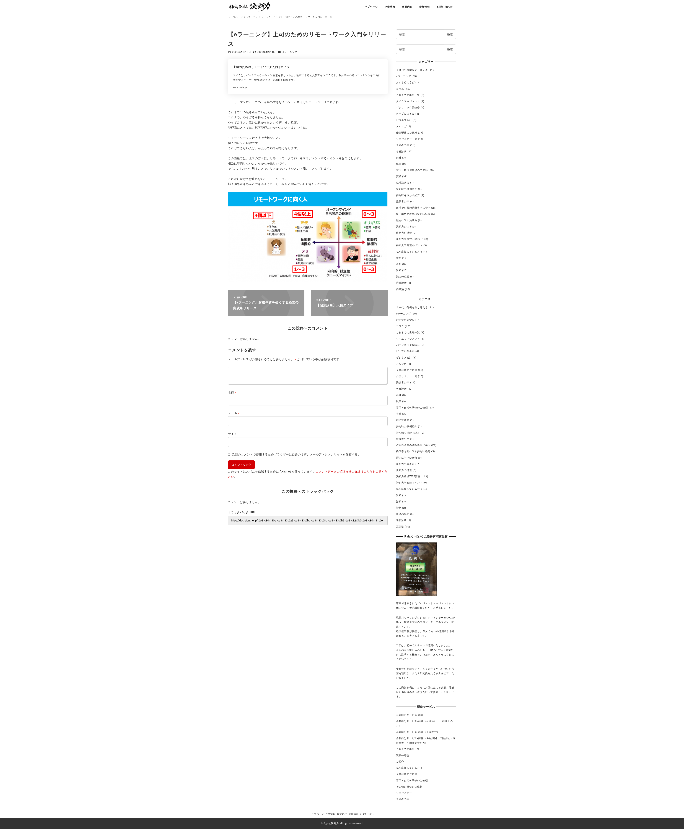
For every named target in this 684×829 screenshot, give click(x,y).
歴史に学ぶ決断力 (406, 220)
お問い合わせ (367, 813)
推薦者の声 (402, 201)
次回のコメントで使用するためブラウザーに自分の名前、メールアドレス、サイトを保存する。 (296, 454)
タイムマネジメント (408, 101)
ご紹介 (400, 761)
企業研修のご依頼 (406, 132)
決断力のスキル (405, 226)
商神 (398, 157)
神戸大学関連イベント (409, 245)
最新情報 (353, 813)
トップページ (316, 813)
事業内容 (342, 813)
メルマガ (401, 126)
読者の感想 (402, 276)
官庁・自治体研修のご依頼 (412, 170)
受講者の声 (402, 145)
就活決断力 (402, 182)
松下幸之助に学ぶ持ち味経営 (413, 214)
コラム (400, 88)
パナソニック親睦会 (408, 107)
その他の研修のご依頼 (409, 786)
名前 (232, 392)
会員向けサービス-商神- (410, 715)
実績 (398, 176)
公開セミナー (404, 792)
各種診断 (401, 151)
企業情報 (330, 813)
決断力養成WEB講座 (408, 239)
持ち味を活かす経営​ (408, 195)
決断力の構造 (404, 232)
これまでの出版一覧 (408, 95)
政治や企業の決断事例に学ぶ (413, 207)
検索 (450, 34)
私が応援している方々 (409, 251)
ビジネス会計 (404, 120)
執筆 (398, 164)
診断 (398, 257)
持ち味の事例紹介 (406, 189)
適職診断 (401, 282)
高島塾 (400, 289)
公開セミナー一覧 (406, 138)
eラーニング (290, 52)
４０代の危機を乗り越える (412, 70)
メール (234, 413)
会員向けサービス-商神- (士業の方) (417, 732)
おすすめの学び (405, 82)
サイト (232, 434)
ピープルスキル (405, 113)
